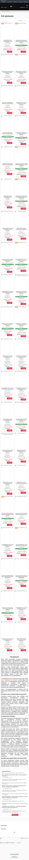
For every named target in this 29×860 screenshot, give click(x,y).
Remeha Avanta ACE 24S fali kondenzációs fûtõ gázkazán (21, 514)
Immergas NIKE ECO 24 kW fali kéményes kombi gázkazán (7, 229)
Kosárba (9, 51)
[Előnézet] (9, 39)
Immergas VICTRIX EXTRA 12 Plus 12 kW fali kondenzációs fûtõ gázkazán (8, 576)
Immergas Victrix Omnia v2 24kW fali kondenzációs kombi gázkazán (21, 41)
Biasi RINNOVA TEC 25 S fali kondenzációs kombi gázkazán (21, 260)
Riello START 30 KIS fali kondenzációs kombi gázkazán (21, 639)
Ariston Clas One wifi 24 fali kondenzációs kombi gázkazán (21, 356)
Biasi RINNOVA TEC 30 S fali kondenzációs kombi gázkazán (21, 608)
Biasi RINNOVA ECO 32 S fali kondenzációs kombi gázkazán (7, 545)
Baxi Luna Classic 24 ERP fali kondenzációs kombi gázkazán (8, 324)
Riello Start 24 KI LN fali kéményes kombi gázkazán (7, 164)
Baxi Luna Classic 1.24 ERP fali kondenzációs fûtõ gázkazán (7, 260)
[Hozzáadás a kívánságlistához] (6, 39)
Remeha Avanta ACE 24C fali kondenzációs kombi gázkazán (8, 639)
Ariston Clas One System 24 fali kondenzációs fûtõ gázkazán (7, 451)
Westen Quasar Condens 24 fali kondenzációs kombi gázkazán (21, 72)
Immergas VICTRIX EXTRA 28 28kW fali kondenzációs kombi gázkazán (8, 514)
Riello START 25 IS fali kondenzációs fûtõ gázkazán (21, 483)
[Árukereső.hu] (14, 854)
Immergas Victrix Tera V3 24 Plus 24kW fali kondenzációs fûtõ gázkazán (21, 197)
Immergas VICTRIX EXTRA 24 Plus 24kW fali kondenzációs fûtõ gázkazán (21, 576)
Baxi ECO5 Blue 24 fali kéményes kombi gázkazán (7, 133)
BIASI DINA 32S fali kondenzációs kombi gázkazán (8, 197)
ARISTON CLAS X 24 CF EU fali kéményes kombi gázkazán (21, 103)
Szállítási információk (3, 0)
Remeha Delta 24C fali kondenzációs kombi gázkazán (7, 420)
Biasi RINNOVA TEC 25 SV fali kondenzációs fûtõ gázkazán (8, 389)
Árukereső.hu (14, 856)
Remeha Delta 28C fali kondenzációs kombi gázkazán (21, 451)
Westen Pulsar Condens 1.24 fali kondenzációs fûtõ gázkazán (21, 324)
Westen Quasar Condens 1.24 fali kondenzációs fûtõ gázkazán (21, 133)
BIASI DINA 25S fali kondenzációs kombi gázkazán (8, 41)
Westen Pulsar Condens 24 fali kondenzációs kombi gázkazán (21, 292)
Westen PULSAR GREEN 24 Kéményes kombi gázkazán (7, 103)
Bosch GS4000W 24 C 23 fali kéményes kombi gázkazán (21, 545)
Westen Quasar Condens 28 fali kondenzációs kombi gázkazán (7, 292)
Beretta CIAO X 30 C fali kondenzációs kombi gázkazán (7, 356)
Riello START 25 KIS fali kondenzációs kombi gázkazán (7, 483)
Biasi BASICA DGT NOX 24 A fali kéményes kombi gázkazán (7, 72)
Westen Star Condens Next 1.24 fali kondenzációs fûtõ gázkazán (7, 608)
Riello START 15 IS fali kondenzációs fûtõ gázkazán (21, 229)
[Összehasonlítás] (7, 39)
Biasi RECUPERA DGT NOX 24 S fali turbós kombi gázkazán (21, 420)
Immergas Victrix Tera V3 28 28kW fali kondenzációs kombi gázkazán (21, 164)
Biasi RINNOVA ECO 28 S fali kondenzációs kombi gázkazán (21, 389)
